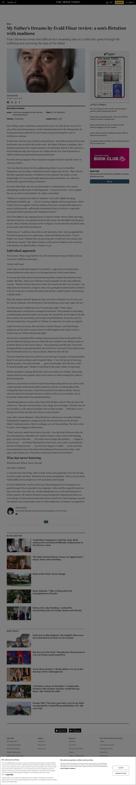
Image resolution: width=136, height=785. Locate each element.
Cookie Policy (9, 774)
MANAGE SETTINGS (120, 773)
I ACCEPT (121, 767)
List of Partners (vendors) (67, 768)
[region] (68, 771)
